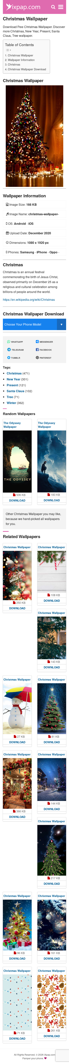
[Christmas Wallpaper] (34, 136)
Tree (10, 397)
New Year (14, 379)
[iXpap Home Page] (23, 6)
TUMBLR (15, 357)
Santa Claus (16, 391)
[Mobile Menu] (60, 7)
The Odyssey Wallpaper (12, 425)
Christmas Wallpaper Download (27, 69)
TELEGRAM (17, 349)
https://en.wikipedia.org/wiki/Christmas (29, 299)
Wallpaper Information (21, 60)
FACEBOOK (45, 349)
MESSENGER (46, 341)
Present (13, 385)
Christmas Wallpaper (20, 55)
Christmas (14, 64)
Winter (12, 403)
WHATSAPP (17, 341)
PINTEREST (45, 357)
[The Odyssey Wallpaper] (17, 461)
